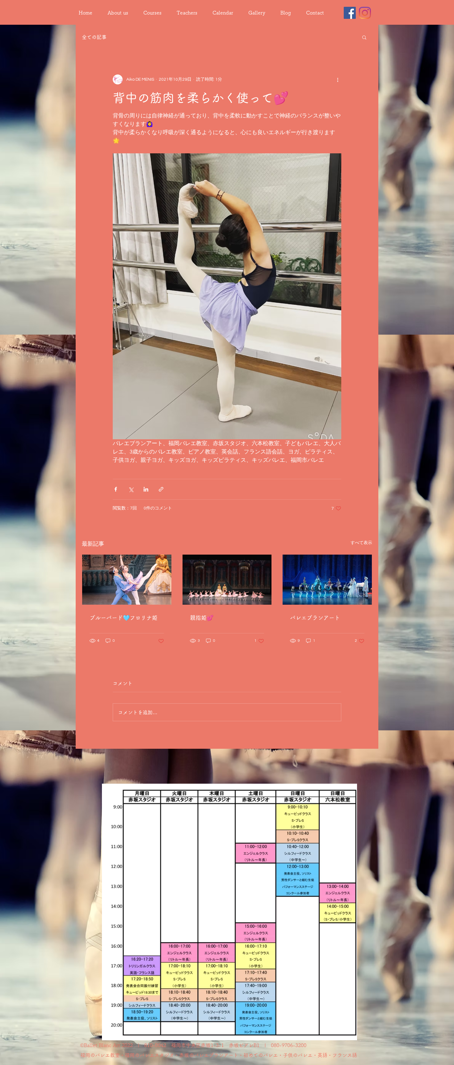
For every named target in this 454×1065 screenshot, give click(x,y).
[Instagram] (365, 13)
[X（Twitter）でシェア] (131, 489)
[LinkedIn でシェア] (146, 489)
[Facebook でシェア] (116, 489)
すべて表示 (361, 543)
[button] (364, 37)
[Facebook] (350, 13)
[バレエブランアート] (327, 580)
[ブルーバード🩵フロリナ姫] (126, 580)
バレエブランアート (315, 617)
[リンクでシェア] (161, 489)
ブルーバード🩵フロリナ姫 (124, 617)
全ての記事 (94, 37)
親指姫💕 (201, 617)
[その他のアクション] (337, 79)
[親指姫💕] (227, 580)
